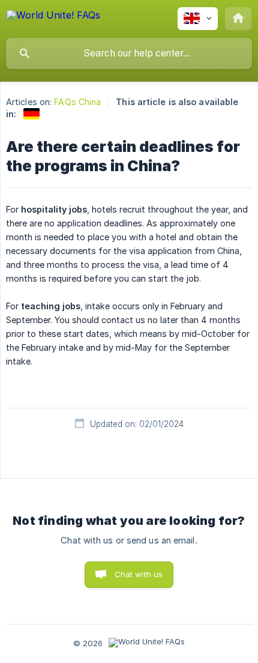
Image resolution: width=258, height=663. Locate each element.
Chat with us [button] (139, 574)
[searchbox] (129, 53)
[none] (53, 17)
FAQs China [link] (77, 102)
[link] (31, 114)
